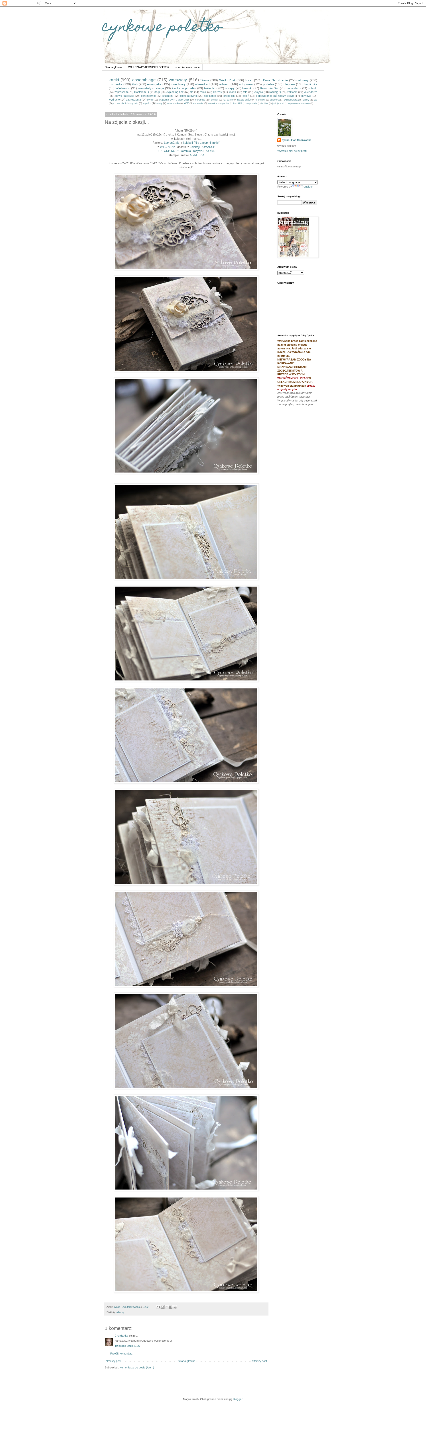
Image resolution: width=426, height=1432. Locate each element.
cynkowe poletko (162, 28)
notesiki (312, 88)
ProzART (237, 103)
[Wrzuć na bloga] (162, 1307)
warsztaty (178, 80)
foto (245, 92)
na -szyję (228, 99)
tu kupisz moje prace (187, 67)
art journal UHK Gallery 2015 (174, 99)
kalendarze (310, 92)
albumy (303, 80)
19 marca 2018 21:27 (127, 1345)
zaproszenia (133, 99)
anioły (306, 99)
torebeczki (229, 95)
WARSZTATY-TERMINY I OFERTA (148, 67)
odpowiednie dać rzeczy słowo (275, 95)
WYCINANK (168, 147)
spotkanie (210, 95)
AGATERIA (197, 155)
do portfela (251, 103)
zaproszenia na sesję (299, 103)
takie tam (210, 88)
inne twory (178, 84)
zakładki (292, 92)
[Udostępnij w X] (166, 1307)
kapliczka (310, 84)
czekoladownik (188, 95)
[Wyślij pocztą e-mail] (158, 1307)
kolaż (249, 80)
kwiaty (159, 103)
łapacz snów (244, 99)
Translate (307, 186)
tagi (157, 92)
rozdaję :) (275, 92)
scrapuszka (173, 103)
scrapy (230, 88)
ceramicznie (148, 95)
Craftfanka (121, 1335)
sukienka (275, 99)
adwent (224, 84)
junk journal (278, 103)
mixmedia (115, 84)
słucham (167, 95)
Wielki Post (227, 80)
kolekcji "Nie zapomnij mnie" (202, 142)
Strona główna (113, 67)
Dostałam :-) (141, 92)
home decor (294, 88)
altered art (202, 84)
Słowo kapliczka (124, 95)
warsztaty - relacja (151, 88)
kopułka (147, 103)
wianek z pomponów (218, 103)
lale (315, 99)
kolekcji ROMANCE (202, 147)
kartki (114, 80)
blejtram (289, 84)
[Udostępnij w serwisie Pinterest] (175, 1307)
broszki (247, 88)
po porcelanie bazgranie (125, 103)
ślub (135, 84)
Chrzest (217, 92)
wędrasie (114, 99)
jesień (245, 95)
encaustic (198, 103)
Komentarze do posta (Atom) (137, 1367)
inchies (264, 103)
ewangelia (154, 84)
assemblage (144, 80)
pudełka (268, 84)
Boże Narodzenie (275, 80)
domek (214, 99)
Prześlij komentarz (121, 1353)
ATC (186, 103)
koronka (186, 151)
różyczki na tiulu (204, 151)
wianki (233, 92)
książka (258, 92)
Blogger (237, 1399)
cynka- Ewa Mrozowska (297, 140)
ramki (203, 92)
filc (191, 92)
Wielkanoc (123, 88)
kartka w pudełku (184, 88)
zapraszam (121, 92)
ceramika (200, 99)
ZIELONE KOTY (168, 151)
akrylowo (306, 95)
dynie (150, 99)
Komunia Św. (269, 88)
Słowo (204, 80)
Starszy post (259, 1361)
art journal (246, 84)
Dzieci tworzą (291, 99)
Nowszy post (113, 1361)
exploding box (175, 92)
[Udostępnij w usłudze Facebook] (171, 1307)
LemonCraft (172, 142)
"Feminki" (260, 99)
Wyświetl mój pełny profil (292, 151)
